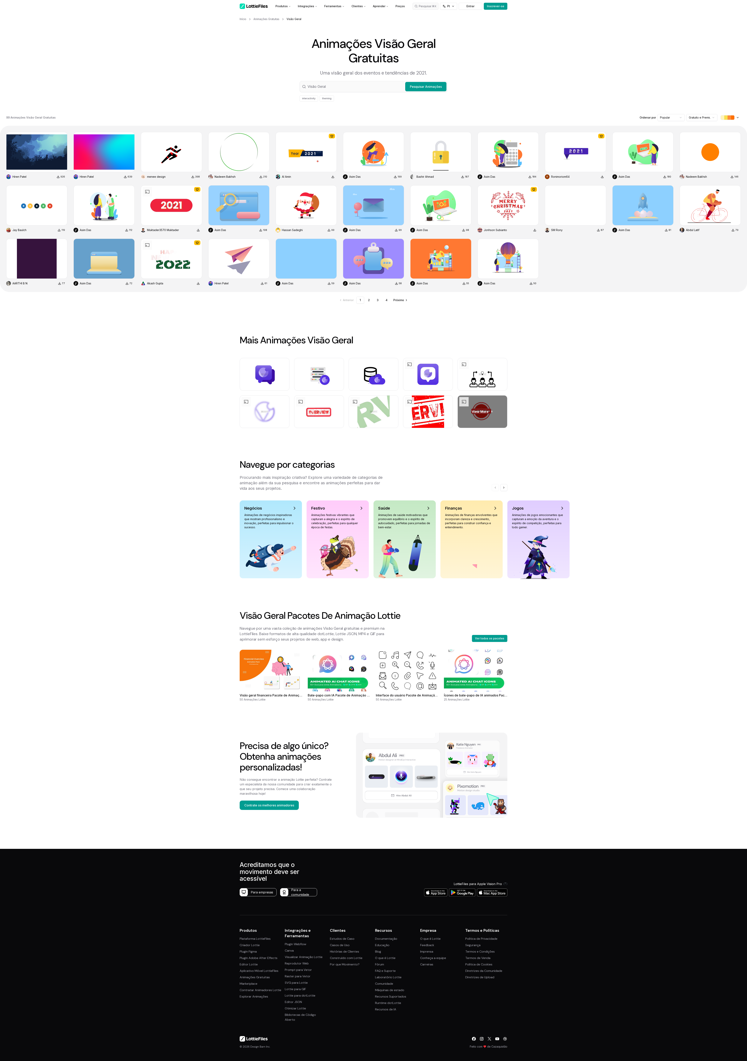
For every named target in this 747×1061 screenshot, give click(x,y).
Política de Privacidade (481, 939)
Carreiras (426, 964)
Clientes (357, 6)
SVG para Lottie (296, 983)
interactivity (309, 98)
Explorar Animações (254, 996)
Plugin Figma (248, 951)
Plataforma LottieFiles (255, 939)
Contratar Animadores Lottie (260, 990)
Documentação (386, 939)
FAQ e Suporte (385, 971)
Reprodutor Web (297, 963)
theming (326, 98)
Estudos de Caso (342, 939)
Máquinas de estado (389, 990)
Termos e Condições (480, 951)
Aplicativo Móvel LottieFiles (259, 971)
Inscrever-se (495, 6)
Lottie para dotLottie (300, 995)
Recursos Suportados (390, 996)
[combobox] (671, 117)
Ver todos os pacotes (489, 638)
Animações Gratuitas (255, 977)
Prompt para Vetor (298, 970)
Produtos (281, 6)
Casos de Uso (340, 945)
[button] (373, 86)
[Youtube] (497, 1038)
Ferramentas (332, 6)
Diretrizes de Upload (479, 977)
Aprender (379, 6)
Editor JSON (293, 1002)
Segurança (472, 945)
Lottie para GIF (295, 989)
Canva (289, 950)
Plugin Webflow (295, 944)
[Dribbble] (505, 1038)
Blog (378, 951)
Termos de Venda (477, 958)
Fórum (379, 964)
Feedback (427, 945)
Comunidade (384, 984)
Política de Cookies (478, 964)
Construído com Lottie (346, 958)
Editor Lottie (249, 964)
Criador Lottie (250, 945)
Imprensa (426, 951)
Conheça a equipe (433, 958)
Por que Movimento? (344, 964)
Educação (382, 945)
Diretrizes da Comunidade (483, 971)
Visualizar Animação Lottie (304, 957)
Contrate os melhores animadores (269, 805)
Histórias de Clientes (344, 951)
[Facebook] (474, 1038)
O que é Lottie (385, 958)
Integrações (306, 6)
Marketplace (248, 984)
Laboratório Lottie (388, 977)
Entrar (470, 6)
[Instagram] (481, 1038)
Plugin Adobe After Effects (258, 958)
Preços (400, 6)
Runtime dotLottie (388, 1003)
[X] (489, 1038)
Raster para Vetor (297, 976)
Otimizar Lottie (295, 1008)
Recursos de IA (385, 1009)
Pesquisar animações (428, 6)
